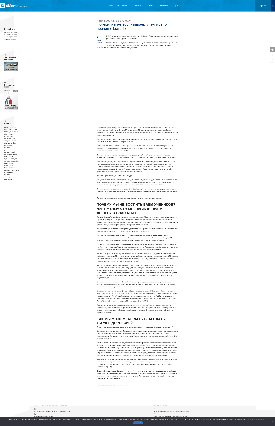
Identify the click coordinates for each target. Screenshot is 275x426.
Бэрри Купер (9, 29)
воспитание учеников (123, 386)
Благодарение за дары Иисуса (43, 416)
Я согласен (138, 423)
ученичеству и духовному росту (114, 21)
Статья (99, 40)
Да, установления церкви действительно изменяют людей (52, 411)
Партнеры (263, 5)
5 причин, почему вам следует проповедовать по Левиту (171, 416)
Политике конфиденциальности (256, 419)
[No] (272, 421)
